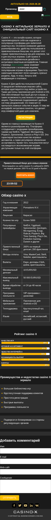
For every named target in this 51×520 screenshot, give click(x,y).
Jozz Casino (17, 65)
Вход (9, 17)
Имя (2, 446)
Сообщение (6, 478)
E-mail (3, 457)
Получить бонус (25, 175)
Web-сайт (5, 467)
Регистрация (25, 117)
